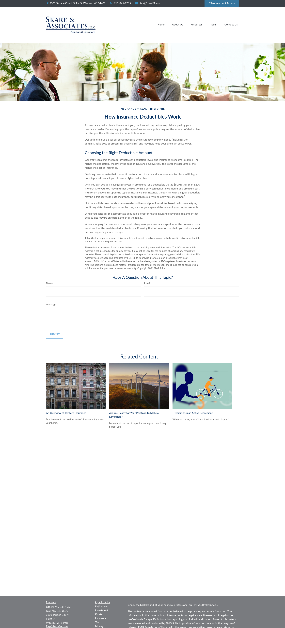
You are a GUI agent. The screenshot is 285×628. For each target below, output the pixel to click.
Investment (101, 610)
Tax (97, 622)
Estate (98, 614)
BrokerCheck (209, 605)
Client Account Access (222, 3)
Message (51, 304)
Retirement (101, 606)
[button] (161, 25)
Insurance (100, 618)
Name (49, 283)
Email (147, 283)
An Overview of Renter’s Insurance (66, 413)
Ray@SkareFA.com (150, 3)
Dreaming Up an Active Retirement (193, 413)
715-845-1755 (122, 3)
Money (99, 626)
